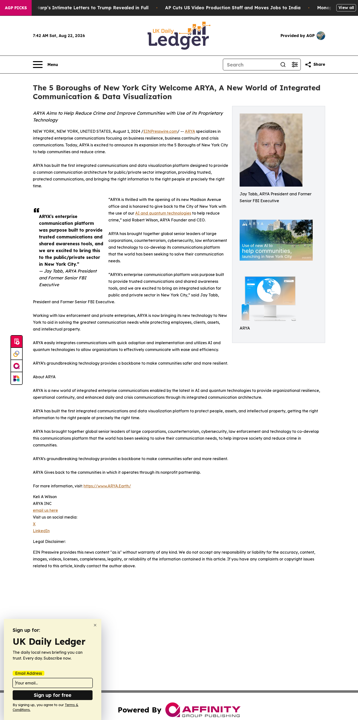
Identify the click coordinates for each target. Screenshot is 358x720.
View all (346, 7)
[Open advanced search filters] (295, 64)
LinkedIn (41, 530)
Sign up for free (52, 695)
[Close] (95, 625)
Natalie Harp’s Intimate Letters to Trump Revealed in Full (83, 7)
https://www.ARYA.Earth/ (107, 485)
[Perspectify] (16, 354)
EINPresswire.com (160, 131)
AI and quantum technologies (163, 213)
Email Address (28, 673)
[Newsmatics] (16, 378)
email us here (45, 510)
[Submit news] (16, 342)
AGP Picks (16, 7)
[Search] (283, 64)
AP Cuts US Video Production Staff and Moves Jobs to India (233, 7)
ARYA (190, 131)
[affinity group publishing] (16, 366)
